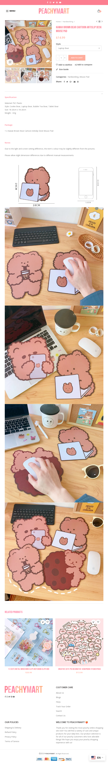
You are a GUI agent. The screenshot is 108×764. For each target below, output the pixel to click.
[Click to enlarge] (10, 62)
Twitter (53, 2)
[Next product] (102, 21)
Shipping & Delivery (13, 727)
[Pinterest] (77, 81)
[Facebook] (64, 81)
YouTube (60, 2)
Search (59, 711)
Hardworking (68, 21)
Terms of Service (12, 741)
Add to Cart (77, 58)
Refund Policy (10, 732)
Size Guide (63, 69)
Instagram (50, 2)
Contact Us (60, 715)
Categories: (61, 77)
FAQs (58, 702)
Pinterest (56, 2)
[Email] (74, 81)
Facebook (47, 2)
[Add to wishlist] (47, 622)
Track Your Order (63, 706)
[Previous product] (96, 21)
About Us (60, 693)
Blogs (58, 697)
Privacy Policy (10, 736)
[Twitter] (67, 81)
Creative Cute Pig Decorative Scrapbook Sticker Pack (79, 669)
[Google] (71, 81)
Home (58, 21)
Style (58, 44)
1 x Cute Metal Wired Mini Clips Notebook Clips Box (28, 669)
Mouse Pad (84, 77)
